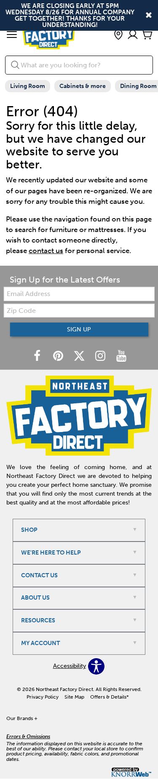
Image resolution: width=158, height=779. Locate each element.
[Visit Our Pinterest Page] (59, 356)
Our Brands (21, 718)
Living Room (27, 86)
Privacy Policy (43, 697)
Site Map (74, 697)
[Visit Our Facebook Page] (38, 356)
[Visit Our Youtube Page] (121, 356)
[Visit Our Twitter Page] (80, 356)
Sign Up (79, 329)
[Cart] (147, 35)
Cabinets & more (82, 86)
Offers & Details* (109, 697)
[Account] (133, 35)
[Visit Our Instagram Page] (101, 356)
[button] (12, 35)
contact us (46, 250)
